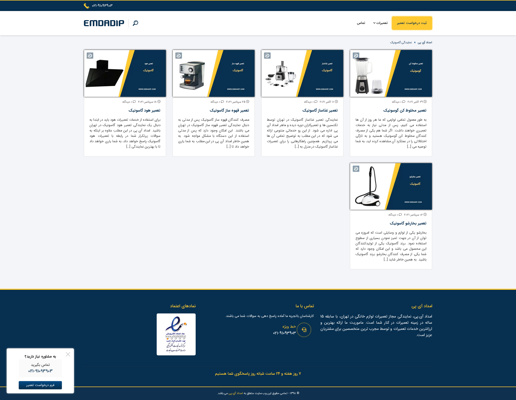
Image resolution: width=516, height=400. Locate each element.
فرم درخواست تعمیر (40, 385)
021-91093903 (284, 333)
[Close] (68, 354)
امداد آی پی (425, 42)
